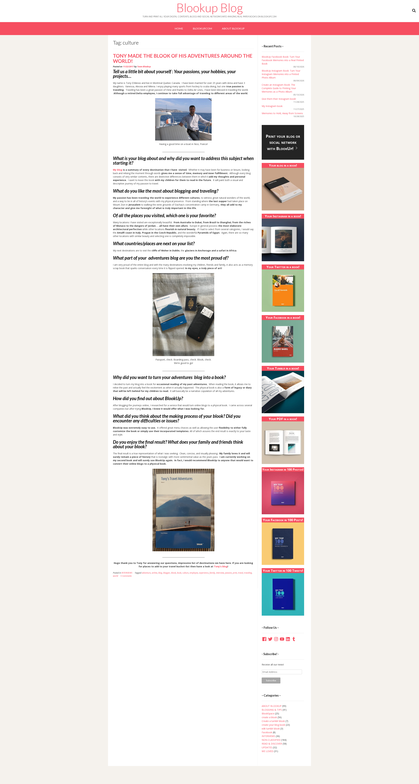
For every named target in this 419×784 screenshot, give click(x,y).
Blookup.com (202, 28)
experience (204, 572)
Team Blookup (144, 66)
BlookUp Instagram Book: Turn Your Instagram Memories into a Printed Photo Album (281, 74)
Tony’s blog (221, 566)
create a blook (269, 717)
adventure (146, 572)
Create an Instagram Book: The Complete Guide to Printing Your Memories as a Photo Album (279, 88)
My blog (117, 169)
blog (160, 572)
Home (179, 28)
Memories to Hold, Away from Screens (282, 113)
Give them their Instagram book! (279, 98)
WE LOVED (267, 751)
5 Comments (126, 576)
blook (173, 572)
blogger (166, 572)
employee (194, 572)
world (115, 576)
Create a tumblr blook (273, 721)
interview (220, 572)
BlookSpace (268, 713)
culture (185, 572)
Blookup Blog (209, 7)
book (179, 572)
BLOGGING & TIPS (272, 709)
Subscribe (271, 680)
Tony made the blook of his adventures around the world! (182, 58)
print (235, 572)
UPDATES (267, 747)
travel (240, 572)
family (212, 572)
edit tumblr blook (271, 728)
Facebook (267, 732)
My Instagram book (272, 106)
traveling (248, 572)
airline (154, 572)
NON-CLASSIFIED (271, 739)
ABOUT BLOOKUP (233, 28)
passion (228, 572)
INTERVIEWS (126, 572)
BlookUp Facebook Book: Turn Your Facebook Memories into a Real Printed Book (283, 60)
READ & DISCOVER (272, 743)
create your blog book (273, 724)
